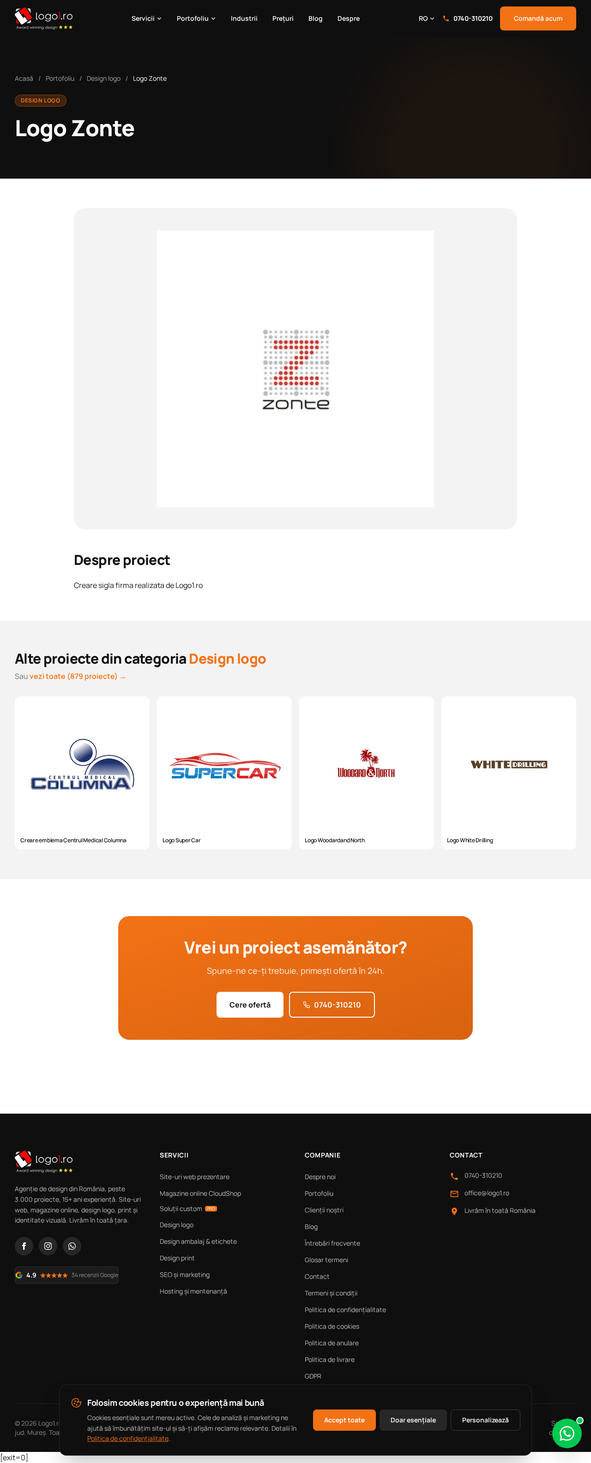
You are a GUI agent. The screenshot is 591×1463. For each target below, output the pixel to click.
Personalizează (485, 1419)
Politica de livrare (330, 1359)
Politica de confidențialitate (345, 1309)
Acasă (24, 78)
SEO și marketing (185, 1274)
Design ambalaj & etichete (198, 1241)
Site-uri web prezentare (194, 1176)
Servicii (143, 18)
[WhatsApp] (72, 1246)
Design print (177, 1257)
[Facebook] (24, 1246)
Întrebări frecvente (332, 1243)
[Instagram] (48, 1246)
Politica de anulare (332, 1342)
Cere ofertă (250, 1005)
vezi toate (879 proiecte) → (78, 676)
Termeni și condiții (331, 1293)
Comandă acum (538, 18)
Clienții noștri (324, 1209)
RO (423, 18)
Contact (317, 1276)
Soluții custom (187, 1208)
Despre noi (320, 1176)
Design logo (104, 78)
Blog (315, 18)
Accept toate (344, 1419)
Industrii (244, 18)
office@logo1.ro (486, 1192)
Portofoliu (193, 18)
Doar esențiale (413, 1419)
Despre (349, 18)
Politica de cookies (332, 1326)
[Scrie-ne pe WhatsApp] (567, 1433)
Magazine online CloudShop (200, 1193)
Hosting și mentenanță (193, 1291)
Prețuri (283, 18)
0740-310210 (473, 18)
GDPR (313, 1376)
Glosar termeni (326, 1259)
